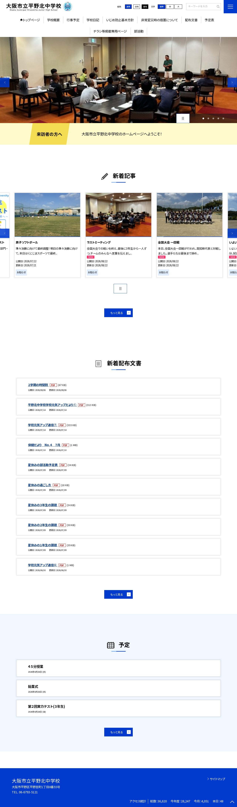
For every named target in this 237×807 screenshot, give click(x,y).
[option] (118, 80)
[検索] (217, 6)
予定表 (209, 20)
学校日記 (92, 20)
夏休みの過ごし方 (40, 485)
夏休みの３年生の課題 (43, 505)
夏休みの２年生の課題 (43, 525)
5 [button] (223, 118)
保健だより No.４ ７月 (44, 445)
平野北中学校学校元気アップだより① (52, 404)
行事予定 (73, 20)
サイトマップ (217, 779)
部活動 (138, 31)
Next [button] (232, 82)
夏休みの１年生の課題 (43, 545)
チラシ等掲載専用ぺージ (110, 31)
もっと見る (116, 313)
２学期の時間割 (38, 385)
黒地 (145, 6)
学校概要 (53, 20)
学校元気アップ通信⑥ (42, 565)
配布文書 (191, 20)
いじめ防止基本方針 (120, 20)
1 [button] (203, 118)
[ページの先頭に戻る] (232, 802)
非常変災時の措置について (159, 20)
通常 (128, 6)
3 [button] (213, 118)
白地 (136, 6)
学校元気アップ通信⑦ (42, 425)
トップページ (31, 20)
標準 (161, 6)
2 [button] (208, 118)
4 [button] (218, 118)
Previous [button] (4, 82)
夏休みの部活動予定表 (43, 465)
